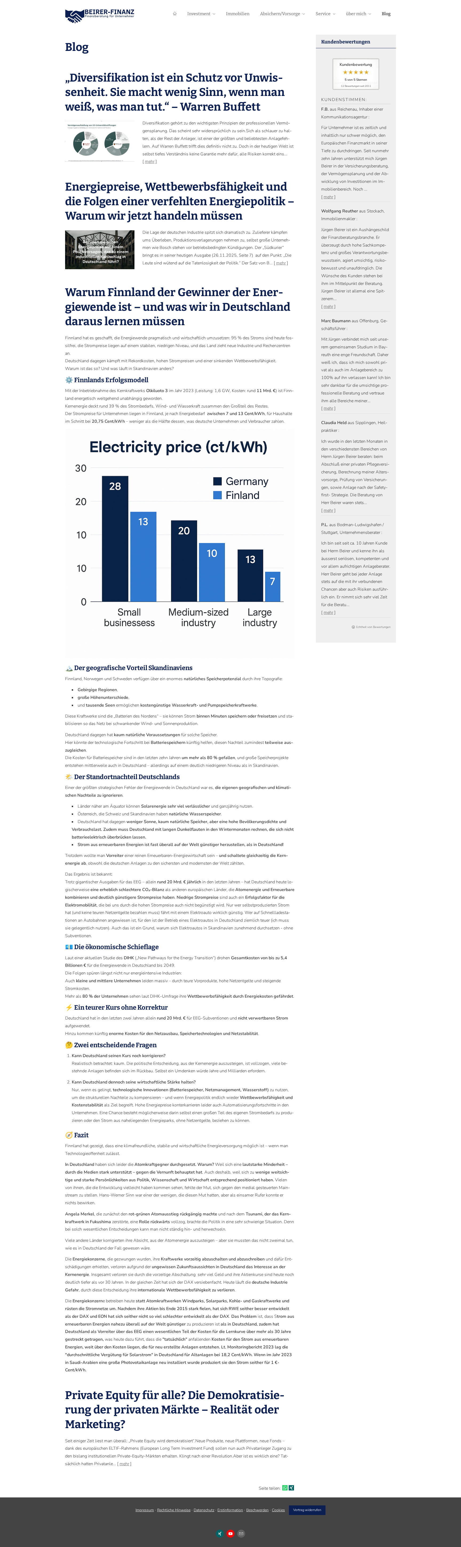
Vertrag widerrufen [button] (307, 1510)
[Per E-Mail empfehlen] (241, 1534)
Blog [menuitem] (386, 13)
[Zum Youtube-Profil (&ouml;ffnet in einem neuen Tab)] (230, 1534)
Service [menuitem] (323, 13)
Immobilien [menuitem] (237, 13)
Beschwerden (257, 1510)
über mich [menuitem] (356, 13)
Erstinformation (230, 1510)
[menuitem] (175, 13)
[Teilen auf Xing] (291, 1487)
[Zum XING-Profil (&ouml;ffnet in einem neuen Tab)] (220, 1534)
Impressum (145, 1510)
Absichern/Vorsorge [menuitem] (280, 13)
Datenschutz (204, 1510)
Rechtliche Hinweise (173, 1510)
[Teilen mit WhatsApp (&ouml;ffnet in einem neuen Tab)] (285, 1487)
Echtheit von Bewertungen (373, 627)
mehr (328, 197)
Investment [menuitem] (198, 13)
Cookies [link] (278, 1510)
